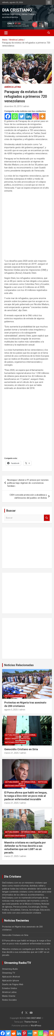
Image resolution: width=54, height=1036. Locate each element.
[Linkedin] (28, 116)
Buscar (47, 518)
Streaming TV (8, 973)
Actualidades (12, 735)
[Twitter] (21, 116)
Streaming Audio (10, 969)
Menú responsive (49, 2)
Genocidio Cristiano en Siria (21, 749)
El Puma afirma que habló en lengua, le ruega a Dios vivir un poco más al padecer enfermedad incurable (25, 796)
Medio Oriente (12, 739)
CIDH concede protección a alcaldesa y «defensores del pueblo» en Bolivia (28, 496)
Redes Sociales (9, 1000)
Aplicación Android (11, 976)
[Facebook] (8, 116)
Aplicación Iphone (10, 980)
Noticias (25, 739)
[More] (42, 116)
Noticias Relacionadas (19, 665)
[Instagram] (35, 116)
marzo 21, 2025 (11, 753)
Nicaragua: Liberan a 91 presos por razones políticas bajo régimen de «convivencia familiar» (28, 483)
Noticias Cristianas (15, 696)
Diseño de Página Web (12, 984)
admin (26, 106)
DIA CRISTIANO (17, 9)
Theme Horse (30, 1022)
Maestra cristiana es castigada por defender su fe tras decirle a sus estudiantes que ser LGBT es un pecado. (26, 952)
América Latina (12, 87)
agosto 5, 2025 (11, 709)
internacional (28, 735)
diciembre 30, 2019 (13, 106)
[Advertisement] (27, 227)
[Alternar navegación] (6, 33)
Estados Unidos (9, 988)
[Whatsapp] (15, 116)
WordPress (36, 1025)
